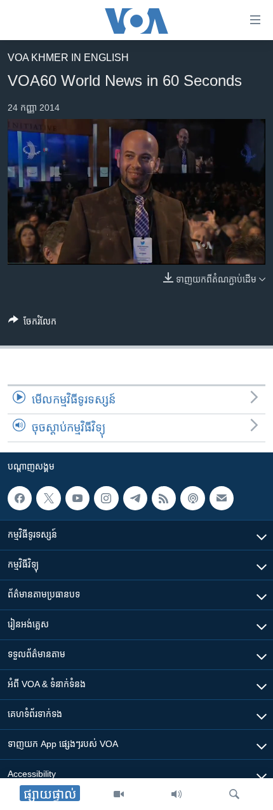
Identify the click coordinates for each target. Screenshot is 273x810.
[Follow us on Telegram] (135, 498)
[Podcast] (192, 498)
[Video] (119, 794)
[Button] (32, 323)
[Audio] (176, 794)
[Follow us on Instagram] (106, 498)
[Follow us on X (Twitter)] (48, 498)
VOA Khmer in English (68, 57)
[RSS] (164, 498)
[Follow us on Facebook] (20, 498)
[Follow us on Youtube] (77, 498)
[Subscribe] (222, 498)
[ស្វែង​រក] (234, 794)
